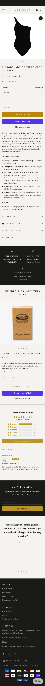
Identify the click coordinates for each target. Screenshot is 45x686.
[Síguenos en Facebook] (3, 653)
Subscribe (22, 509)
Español (36, 660)
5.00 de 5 (29, 417)
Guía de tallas (38, 87)
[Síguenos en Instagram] (9, 653)
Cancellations (6, 592)
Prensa (4, 615)
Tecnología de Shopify (30, 665)
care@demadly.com (16, 633)
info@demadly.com (21, 637)
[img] (7, 455)
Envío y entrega (7, 596)
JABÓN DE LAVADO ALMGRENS (22, 354)
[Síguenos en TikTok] (15, 653)
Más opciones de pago (22, 127)
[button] (12, 424)
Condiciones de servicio (10, 619)
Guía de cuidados (8, 588)
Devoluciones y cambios (10, 600)
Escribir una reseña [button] (22, 441)
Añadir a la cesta (22, 115)
